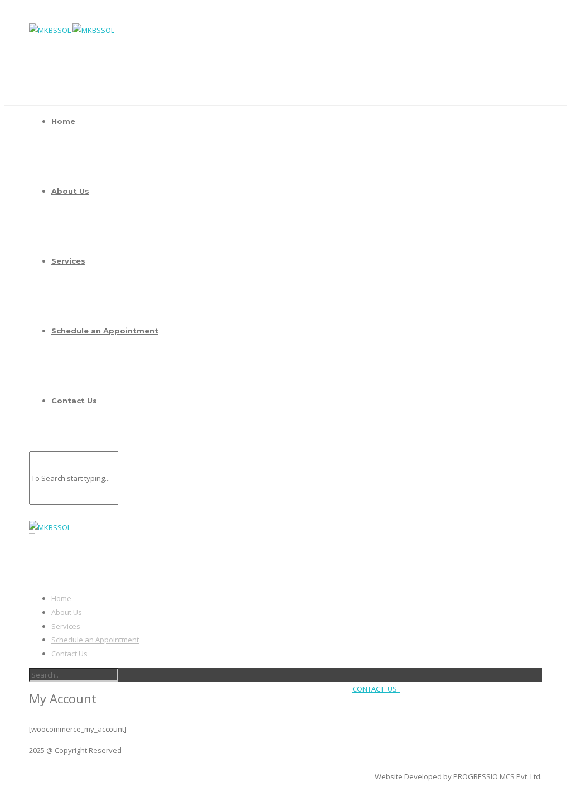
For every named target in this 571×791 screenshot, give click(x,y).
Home (63, 121)
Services (68, 260)
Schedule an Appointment (104, 330)
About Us (70, 191)
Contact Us (74, 400)
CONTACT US (376, 689)
